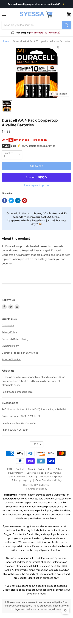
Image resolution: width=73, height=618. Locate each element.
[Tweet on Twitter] (11, 200)
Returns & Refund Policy (15, 339)
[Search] (66, 25)
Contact (20, 469)
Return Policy (55, 469)
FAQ (9, 469)
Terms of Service (11, 359)
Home (5, 41)
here (30, 391)
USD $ (35, 444)
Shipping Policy (10, 345)
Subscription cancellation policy (45, 476)
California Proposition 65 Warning (20, 352)
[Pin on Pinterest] (24, 200)
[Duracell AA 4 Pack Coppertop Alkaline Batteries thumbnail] (7, 106)
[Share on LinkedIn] (18, 200)
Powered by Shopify (36, 488)
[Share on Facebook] (4, 200)
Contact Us (8, 325)
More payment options (36, 185)
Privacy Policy (9, 332)
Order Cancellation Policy (48, 480)
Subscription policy (22, 480)
